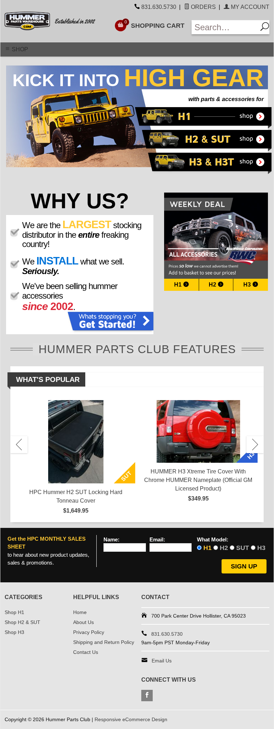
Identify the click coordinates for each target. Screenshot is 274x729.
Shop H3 (14, 632)
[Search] (263, 27)
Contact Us (85, 652)
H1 (178, 285)
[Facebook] (147, 695)
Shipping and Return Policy (103, 642)
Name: (111, 539)
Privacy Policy (88, 632)
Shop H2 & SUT (22, 622)
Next (255, 444)
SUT (242, 547)
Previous (18, 444)
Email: (157, 539)
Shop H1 (14, 612)
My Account (249, 7)
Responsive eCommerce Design (131, 719)
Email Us (162, 661)
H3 (247, 285)
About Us (83, 622)
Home (80, 612)
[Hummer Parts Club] (55, 21)
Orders (202, 7)
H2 (213, 285)
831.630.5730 (158, 7)
